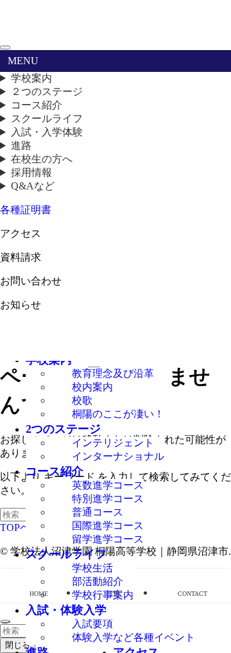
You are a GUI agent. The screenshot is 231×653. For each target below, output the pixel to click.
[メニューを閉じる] (5, 47)
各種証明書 (25, 209)
